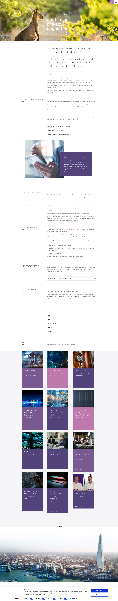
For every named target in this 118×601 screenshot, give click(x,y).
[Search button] (112, 2)
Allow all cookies (99, 590)
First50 (49, 332)
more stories (59, 526)
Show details (72, 598)
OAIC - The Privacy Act (55, 130)
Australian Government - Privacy (58, 126)
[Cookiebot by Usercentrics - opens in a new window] (16, 599)
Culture (88, 2)
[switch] (43, 599)
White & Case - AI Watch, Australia (59, 278)
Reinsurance (104, 2)
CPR (48, 316)
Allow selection (99, 594)
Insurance (96, 2)
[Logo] (3, 2)
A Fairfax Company (27, 587)
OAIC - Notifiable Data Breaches (58, 134)
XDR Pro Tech (52, 328)
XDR (48, 320)
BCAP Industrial (52, 324)
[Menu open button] (116, 2)
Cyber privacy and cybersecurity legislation (59, 14)
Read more (76, 171)
